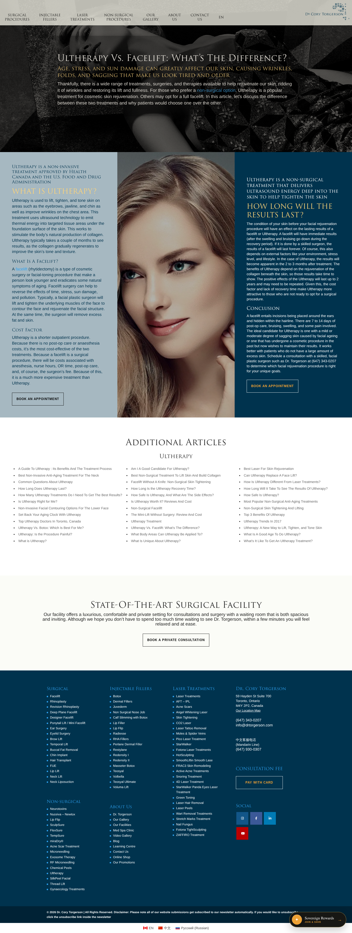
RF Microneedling (62, 862)
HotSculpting (185, 755)
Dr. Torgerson (122, 814)
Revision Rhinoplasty (64, 706)
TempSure (57, 835)
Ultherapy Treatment (146, 521)
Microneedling (59, 851)
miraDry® (56, 841)
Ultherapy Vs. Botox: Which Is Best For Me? (51, 528)
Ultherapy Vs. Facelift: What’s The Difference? (165, 528)
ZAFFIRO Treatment (190, 835)
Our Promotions (124, 862)
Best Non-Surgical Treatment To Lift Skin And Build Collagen (176, 475)
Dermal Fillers (122, 701)
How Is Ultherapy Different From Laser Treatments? (282, 482)
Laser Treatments (188, 696)
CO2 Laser (183, 723)
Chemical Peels (61, 868)
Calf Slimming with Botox (130, 717)
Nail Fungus (184, 824)
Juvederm (120, 706)
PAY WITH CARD (259, 782)
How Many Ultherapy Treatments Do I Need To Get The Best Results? (70, 495)
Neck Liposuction (62, 782)
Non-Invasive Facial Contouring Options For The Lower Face (63, 508)
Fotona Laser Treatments (193, 750)
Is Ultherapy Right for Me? (37, 501)
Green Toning (185, 797)
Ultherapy (56, 873)
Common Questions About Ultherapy (45, 482)
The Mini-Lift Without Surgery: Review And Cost (166, 514)
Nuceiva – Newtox (62, 814)
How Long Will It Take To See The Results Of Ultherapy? (286, 488)
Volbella (118, 776)
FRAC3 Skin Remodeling (193, 766)
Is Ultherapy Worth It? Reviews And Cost (161, 501)
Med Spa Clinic (123, 830)
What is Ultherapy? (32, 541)
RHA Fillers (121, 739)
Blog (116, 841)
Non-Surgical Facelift (146, 508)
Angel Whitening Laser (191, 712)
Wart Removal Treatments (194, 813)
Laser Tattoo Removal (191, 728)
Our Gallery (121, 819)
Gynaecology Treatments (67, 889)
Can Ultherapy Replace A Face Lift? (270, 475)
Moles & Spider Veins (191, 733)
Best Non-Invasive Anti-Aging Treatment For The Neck (58, 475)
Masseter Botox (124, 766)
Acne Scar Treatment (64, 846)
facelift (21, 269)
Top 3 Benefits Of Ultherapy (264, 514)
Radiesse (119, 733)
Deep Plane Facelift (63, 712)
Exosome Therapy (62, 857)
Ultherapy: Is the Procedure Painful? (45, 534)
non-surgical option (216, 90)
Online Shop (121, 857)
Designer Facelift (62, 717)
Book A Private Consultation (176, 640)
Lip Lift (54, 771)
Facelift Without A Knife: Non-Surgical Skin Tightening (170, 482)
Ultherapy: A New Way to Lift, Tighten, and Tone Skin (283, 528)
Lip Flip (55, 819)
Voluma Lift (120, 787)
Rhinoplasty (58, 701)
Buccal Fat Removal (64, 750)
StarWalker (183, 744)
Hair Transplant (60, 760)
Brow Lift (56, 739)
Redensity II (121, 760)
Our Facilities (122, 825)
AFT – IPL (183, 701)
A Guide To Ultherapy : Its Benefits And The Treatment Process (65, 469)
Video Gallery (122, 835)
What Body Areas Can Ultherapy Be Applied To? (167, 534)
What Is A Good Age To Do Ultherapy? (272, 534)
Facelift (55, 696)
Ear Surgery (58, 728)
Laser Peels (184, 808)
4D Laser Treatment (190, 782)
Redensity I (121, 755)
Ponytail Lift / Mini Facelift (67, 723)
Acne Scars (184, 706)
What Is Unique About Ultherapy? (156, 541)
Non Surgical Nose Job (129, 712)
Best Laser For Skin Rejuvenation (269, 469)
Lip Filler (119, 723)
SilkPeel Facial (60, 878)
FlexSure (56, 830)
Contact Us (120, 851)
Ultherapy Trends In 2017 (262, 521)
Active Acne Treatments (192, 771)
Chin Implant (59, 755)
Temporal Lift (59, 744)
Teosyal (118, 771)
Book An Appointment (38, 399)
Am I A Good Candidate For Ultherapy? (160, 469)
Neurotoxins (58, 809)
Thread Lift (57, 884)
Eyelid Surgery (60, 733)
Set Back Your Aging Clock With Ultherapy (49, 514)
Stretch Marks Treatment (193, 819)
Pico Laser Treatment (191, 739)
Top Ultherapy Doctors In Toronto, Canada (49, 521)
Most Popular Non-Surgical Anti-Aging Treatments (281, 501)
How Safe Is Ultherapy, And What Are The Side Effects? (172, 495)
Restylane (120, 750)
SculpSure (57, 825)
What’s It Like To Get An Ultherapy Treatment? (278, 541)
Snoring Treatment (189, 776)
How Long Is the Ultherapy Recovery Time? (163, 488)
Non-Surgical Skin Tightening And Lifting (274, 508)
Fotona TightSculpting (191, 829)
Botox (117, 696)
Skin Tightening (186, 717)
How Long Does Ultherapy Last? (42, 488)
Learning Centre (124, 846)
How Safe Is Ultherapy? (261, 495)
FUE (53, 766)
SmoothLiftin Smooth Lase (194, 760)
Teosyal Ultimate (124, 782)
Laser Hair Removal (190, 803)
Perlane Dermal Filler (127, 744)
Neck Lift (56, 776)
